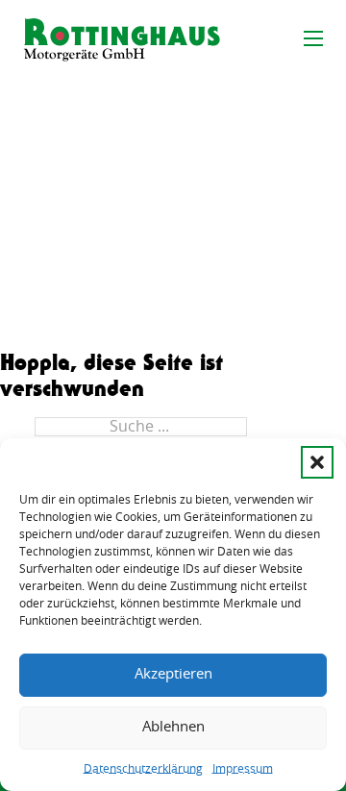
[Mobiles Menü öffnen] (313, 38)
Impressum (242, 769)
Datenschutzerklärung (143, 769)
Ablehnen (173, 727)
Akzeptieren (173, 674)
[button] (317, 462)
